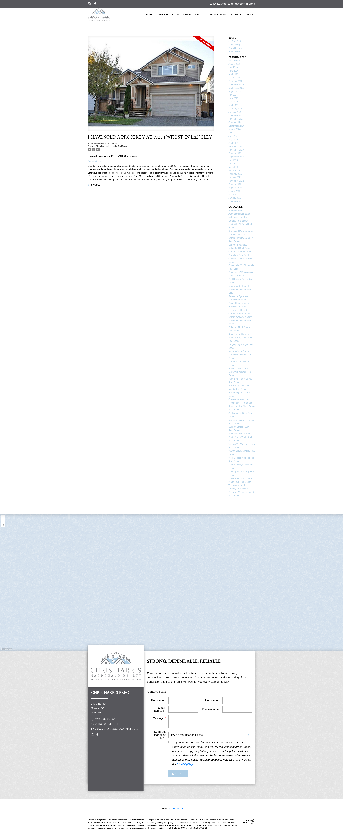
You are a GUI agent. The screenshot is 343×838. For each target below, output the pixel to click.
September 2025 (236, 88)
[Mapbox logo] (7, 649)
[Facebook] (95, 3)
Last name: (212, 700)
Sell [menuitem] (186, 15)
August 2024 (234, 129)
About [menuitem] (199, 15)
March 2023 (234, 170)
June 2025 (233, 98)
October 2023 (234, 153)
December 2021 (236, 201)
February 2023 (235, 174)
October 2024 (234, 122)
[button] (115, 719)
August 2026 (234, 64)
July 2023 (233, 160)
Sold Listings (234, 51)
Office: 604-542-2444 (106, 724)
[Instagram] (89, 3)
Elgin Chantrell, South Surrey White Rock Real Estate (239, 289)
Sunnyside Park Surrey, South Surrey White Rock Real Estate (240, 437)
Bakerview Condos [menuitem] (241, 15)
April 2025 (233, 105)
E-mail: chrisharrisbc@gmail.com (116, 729)
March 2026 (234, 78)
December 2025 (236, 84)
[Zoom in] (3, 517)
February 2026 (235, 81)
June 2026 (233, 71)
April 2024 (233, 143)
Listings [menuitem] (160, 15)
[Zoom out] (3, 521)
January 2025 (234, 112)
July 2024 (233, 133)
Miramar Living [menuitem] (218, 15)
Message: (159, 718)
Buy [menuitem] (174, 15)
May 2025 (233, 102)
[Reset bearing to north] (3, 525)
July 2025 (233, 95)
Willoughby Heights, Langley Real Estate (111, 146)
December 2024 (236, 115)
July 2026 (233, 67)
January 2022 (234, 198)
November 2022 (236, 181)
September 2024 (236, 126)
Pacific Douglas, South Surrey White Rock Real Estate (239, 371)
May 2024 (233, 139)
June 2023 (233, 163)
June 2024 (233, 136)
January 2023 (234, 177)
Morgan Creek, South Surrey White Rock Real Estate (239, 354)
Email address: (159, 709)
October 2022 (234, 184)
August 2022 (234, 191)
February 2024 (235, 146)
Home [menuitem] (149, 15)
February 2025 (235, 109)
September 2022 (236, 187)
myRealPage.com (176, 808)
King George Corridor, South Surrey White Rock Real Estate (240, 337)
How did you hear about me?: (159, 735)
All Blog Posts (235, 41)
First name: (158, 700)
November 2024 (236, 119)
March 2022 (234, 194)
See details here (95, 161)
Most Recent (234, 60)
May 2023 (233, 167)
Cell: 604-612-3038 (105, 719)
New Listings (234, 44)
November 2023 (236, 150)
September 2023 (236, 157)
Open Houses (235, 48)
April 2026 (233, 74)
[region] (171, 582)
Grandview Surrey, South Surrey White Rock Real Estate (240, 320)
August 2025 (234, 91)
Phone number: (211, 709)
